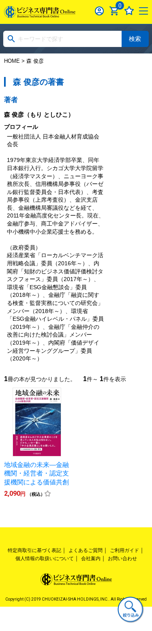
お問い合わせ (122, 558)
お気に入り (129, 10)
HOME (12, 61)
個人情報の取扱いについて (44, 558)
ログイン (99, 10)
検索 (135, 38)
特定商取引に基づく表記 (34, 550)
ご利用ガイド (124, 550)
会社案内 (91, 558)
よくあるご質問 (86, 550)
